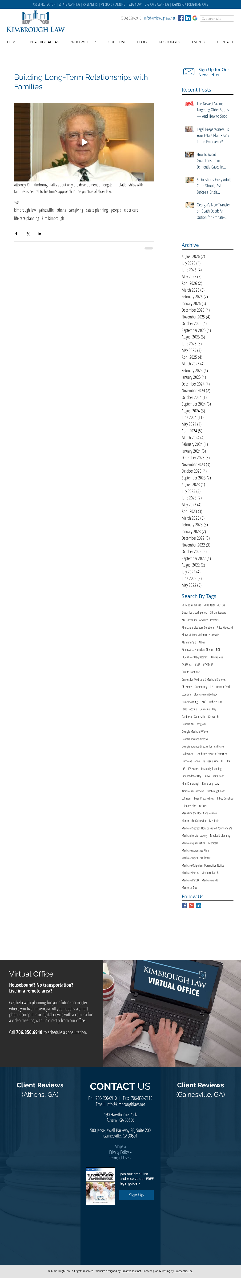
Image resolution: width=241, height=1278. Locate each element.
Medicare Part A (190, 872)
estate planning (97, 210)
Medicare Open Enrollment (196, 858)
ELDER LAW (135, 4)
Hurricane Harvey (191, 761)
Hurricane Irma (210, 761)
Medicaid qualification (193, 843)
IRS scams (193, 768)
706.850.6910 (29, 1032)
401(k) (221, 605)
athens (61, 210)
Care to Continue (191, 672)
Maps (119, 1146)
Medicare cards (210, 880)
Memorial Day (189, 887)
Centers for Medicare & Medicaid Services (203, 679)
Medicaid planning (220, 835)
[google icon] (195, 18)
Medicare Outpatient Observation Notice (203, 865)
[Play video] (84, 142)
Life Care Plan (189, 806)
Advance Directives (208, 620)
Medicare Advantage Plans (195, 850)
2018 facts (209, 605)
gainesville (46, 210)
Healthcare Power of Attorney (211, 754)
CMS (197, 664)
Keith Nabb (218, 776)
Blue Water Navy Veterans (195, 657)
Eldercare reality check (205, 694)
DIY (211, 686)
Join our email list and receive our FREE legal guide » (137, 1178)
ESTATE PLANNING (69, 4)
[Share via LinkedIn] (39, 233)
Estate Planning (190, 701)
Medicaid (214, 820)
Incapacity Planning (211, 768)
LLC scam (186, 798)
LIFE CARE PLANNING (157, 4)
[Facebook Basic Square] (181, 18)
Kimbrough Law (210, 783)
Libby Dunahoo (225, 798)
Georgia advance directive (195, 739)
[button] (169, 42)
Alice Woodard (225, 627)
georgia (116, 210)
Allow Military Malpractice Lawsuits (200, 634)
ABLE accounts (189, 620)
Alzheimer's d (189, 642)
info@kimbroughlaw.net (159, 18)
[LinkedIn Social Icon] (188, 18)
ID (222, 761)
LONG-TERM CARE (197, 4)
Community (201, 686)
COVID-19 (208, 664)
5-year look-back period (194, 612)
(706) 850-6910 (131, 18)
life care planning (26, 218)
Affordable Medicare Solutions (198, 627)
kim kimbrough (53, 218)
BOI (218, 649)
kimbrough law (25, 210)
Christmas (187, 686)
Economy (186, 694)
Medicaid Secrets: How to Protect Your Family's (207, 828)
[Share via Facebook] (16, 233)
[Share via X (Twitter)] (28, 233)
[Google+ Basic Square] (191, 905)
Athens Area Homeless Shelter (197, 649)
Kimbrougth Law (216, 791)
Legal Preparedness (204, 798)
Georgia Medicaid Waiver (195, 731)
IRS (183, 768)
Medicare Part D (190, 880)
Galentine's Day (208, 709)
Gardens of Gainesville (193, 716)
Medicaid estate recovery (194, 835)
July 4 (207, 776)
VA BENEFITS (90, 4)
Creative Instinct (131, 1271)
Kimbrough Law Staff (193, 791)
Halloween (187, 754)
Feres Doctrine (189, 709)
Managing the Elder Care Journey (199, 813)
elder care (131, 210)
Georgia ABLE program (194, 724)
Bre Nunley (217, 657)
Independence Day (191, 776)
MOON (202, 806)
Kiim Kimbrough (190, 783)
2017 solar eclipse (191, 605)
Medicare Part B (209, 872)
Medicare (213, 843)
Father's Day (215, 701)
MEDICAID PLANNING (113, 4)
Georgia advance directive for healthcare (203, 746)
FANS (203, 701)
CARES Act (187, 664)
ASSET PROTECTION (44, 4)
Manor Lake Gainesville (194, 820)
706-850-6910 (106, 1098)
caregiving (76, 210)
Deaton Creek (223, 686)
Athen (202, 642)
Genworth (213, 716)
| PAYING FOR (178, 4)
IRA (228, 761)
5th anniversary (218, 612)
